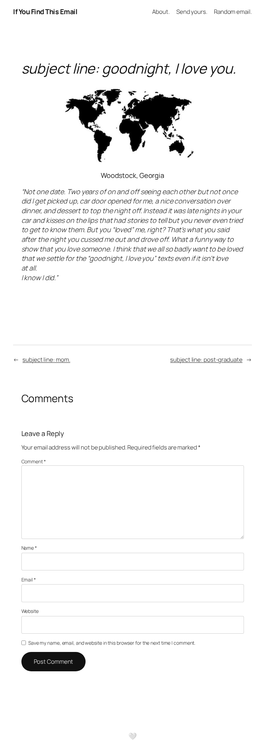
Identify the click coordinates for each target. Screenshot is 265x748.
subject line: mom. (46, 359)
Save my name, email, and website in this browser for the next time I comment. (111, 643)
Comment (33, 461)
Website (30, 611)
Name (29, 548)
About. (160, 12)
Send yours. (191, 12)
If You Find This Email (45, 11)
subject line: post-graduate (206, 359)
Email (28, 579)
